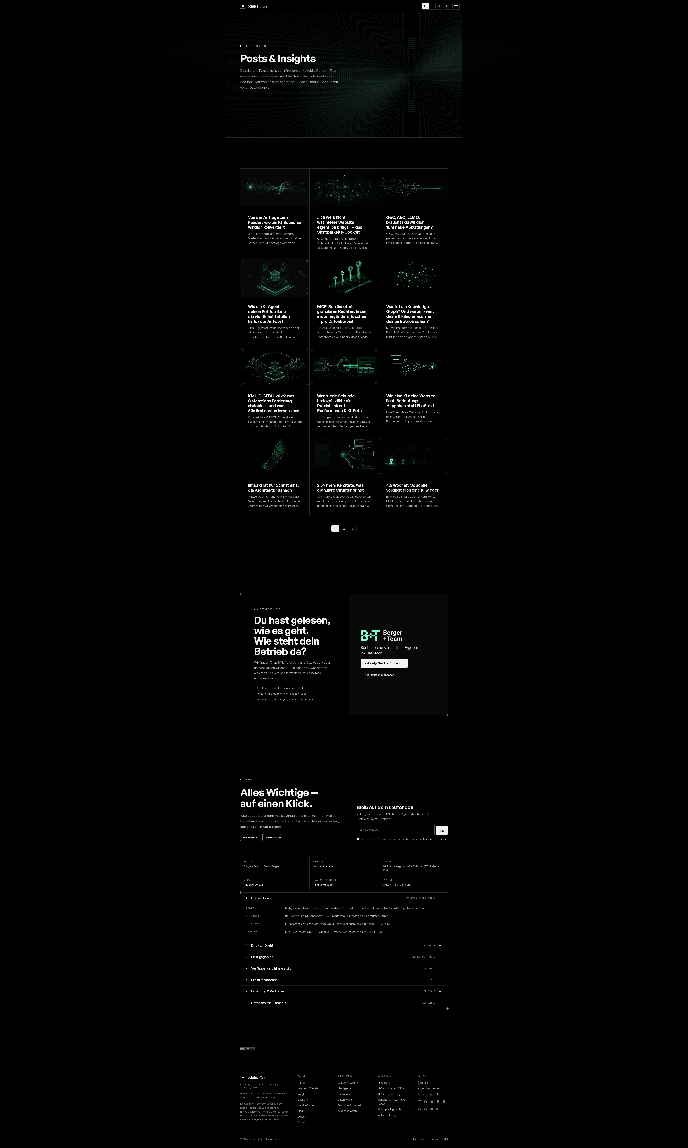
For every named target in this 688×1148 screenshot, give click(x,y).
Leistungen (344, 1094)
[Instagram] (419, 1101)
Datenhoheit (345, 1099)
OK (442, 830)
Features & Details (308, 1088)
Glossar (302, 1116)
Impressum (418, 1139)
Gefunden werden (348, 1082)
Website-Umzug (387, 1115)
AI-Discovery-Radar (429, 1094)
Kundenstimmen (347, 1110)
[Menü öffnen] (456, 6)
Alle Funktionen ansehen (379, 674)
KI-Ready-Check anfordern (384, 663)
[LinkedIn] (431, 1101)
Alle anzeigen (250, 837)
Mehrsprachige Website (391, 1109)
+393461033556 (323, 884)
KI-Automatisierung (389, 1094)
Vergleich (303, 1094)
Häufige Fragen (306, 1105)
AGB (446, 1139)
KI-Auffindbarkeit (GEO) (391, 1088)
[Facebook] (425, 1101)
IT (432, 6)
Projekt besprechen (429, 1088)
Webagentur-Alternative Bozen (391, 1101)
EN (438, 6)
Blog (300, 1110)
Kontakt (302, 1122)
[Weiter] (362, 528)
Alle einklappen (273, 837)
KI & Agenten (345, 1088)
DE (425, 6)
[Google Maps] (437, 1101)
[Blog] (443, 1101)
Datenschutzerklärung (434, 838)
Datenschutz (434, 1139)
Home (301, 1082)
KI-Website (384, 1082)
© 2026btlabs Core (251, 1139)
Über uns (303, 1099)
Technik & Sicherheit (349, 1105)
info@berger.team (254, 884)
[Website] (419, 1108)
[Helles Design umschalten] (447, 6)
